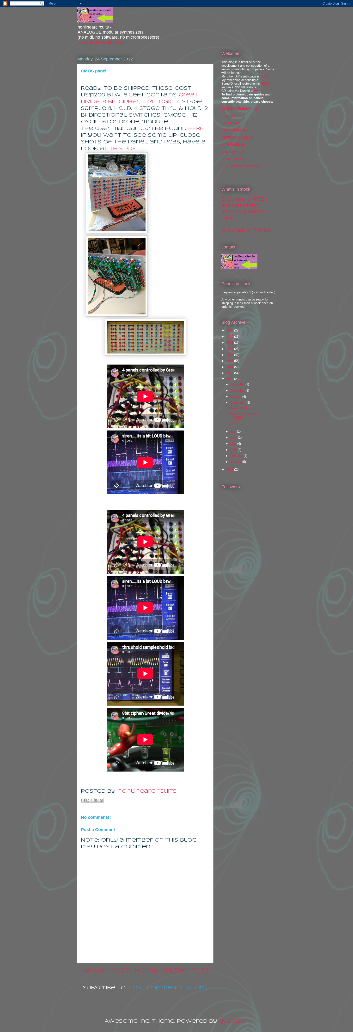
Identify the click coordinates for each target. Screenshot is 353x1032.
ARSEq (234, 424)
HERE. (196, 128)
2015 (230, 361)
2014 (230, 367)
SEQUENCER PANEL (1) (239, 109)
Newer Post (105, 971)
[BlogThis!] (87, 800)
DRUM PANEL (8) (233, 159)
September (238, 402)
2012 (230, 379)
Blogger (233, 1021)
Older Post (187, 971)
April (233, 450)
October (236, 396)
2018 (230, 342)
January (236, 462)
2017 (230, 349)
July (233, 431)
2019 (230, 336)
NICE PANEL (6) (233, 145)
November (237, 390)
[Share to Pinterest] (101, 800)
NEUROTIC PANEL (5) (237, 137)
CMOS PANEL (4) (234, 130)
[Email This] (83, 800)
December (237, 384)
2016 (230, 355)
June (234, 437)
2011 (230, 469)
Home (146, 971)
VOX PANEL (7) (232, 152)
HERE (265, 76)
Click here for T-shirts (246, 230)
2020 (230, 330)
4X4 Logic (158, 102)
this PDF (122, 149)
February (236, 456)
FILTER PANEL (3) (234, 123)
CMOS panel (238, 408)
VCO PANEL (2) (232, 116)
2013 (230, 373)
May (233, 443)
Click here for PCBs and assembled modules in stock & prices (244, 208)
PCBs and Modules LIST (101, 42)
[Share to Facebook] (96, 800)
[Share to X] (92, 800)
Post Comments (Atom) (168, 988)
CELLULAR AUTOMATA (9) (241, 166)
